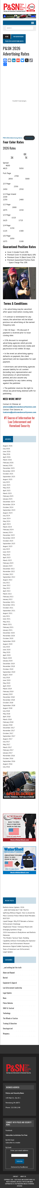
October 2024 (8, 507)
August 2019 (7, 675)
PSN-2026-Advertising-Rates (13, 138)
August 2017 (7, 739)
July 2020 (6, 647)
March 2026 (7, 460)
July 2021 (6, 616)
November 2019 (9, 666)
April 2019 (7, 686)
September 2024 (9, 510)
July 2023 (6, 549)
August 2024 (7, 513)
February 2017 (8, 750)
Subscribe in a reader (13, 1143)
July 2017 (6, 741)
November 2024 (9, 504)
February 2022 (8, 596)
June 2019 (6, 680)
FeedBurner (24, 1167)
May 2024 (6, 521)
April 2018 (7, 716)
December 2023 (9, 535)
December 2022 (9, 569)
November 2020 (9, 636)
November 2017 (9, 730)
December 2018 (9, 697)
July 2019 (6, 677)
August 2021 (7, 613)
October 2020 (8, 638)
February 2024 (8, 529)
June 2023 (6, 552)
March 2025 (7, 493)
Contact (15, 1176)
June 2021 (6, 619)
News (4, 998)
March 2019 (7, 689)
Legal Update (8, 952)
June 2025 (6, 485)
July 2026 (6, 449)
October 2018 (8, 702)
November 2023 (9, 538)
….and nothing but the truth (12, 967)
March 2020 (7, 658)
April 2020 (7, 655)
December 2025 (9, 468)
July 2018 (6, 711)
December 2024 (9, 501)
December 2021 (9, 602)
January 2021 (7, 630)
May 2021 (6, 622)
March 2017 (7, 747)
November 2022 (9, 571)
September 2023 (9, 543)
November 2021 (9, 605)
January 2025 (7, 499)
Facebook (9, 1130)
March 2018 (7, 719)
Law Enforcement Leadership (12, 987)
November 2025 (9, 471)
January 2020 (7, 661)
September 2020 (9, 641)
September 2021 (9, 610)
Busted (5, 977)
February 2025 (8, 496)
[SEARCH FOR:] (19, 27)
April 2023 (7, 557)
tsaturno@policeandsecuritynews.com (19, 412)
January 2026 (7, 465)
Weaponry (6, 1033)
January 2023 (7, 566)
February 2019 (8, 691)
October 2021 (8, 608)
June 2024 (6, 518)
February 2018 (8, 722)
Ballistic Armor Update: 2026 (13, 907)
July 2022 (6, 583)
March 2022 (7, 594)
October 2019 (8, 669)
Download (29, 138)
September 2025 (9, 476)
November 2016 (9, 755)
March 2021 (7, 624)
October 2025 (8, 474)
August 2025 (7, 479)
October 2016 (8, 758)
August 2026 (7, 446)
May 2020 (6, 652)
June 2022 (6, 585)
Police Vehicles (8, 1003)
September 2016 (9, 761)
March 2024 (7, 527)
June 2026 (6, 451)
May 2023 (6, 555)
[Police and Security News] (19, 7)
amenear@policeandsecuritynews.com (19, 407)
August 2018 (7, 708)
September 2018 (9, 705)
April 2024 (7, 524)
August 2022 (7, 580)
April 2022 (7, 591)
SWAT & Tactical (8, 1008)
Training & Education (10, 1023)
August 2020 (7, 644)
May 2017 (6, 744)
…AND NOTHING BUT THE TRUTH (15, 910)
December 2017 (9, 728)
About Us (23, 1176)
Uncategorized (8, 1028)
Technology (6, 1013)
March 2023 (7, 560)
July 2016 (6, 767)
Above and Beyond (9, 972)
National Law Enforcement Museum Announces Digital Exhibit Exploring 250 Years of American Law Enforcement (17, 946)
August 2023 (7, 546)
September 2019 (9, 672)
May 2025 (6, 488)
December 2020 (9, 633)
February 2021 (8, 627)
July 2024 (6, 515)
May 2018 (6, 714)
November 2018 (9, 700)
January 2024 (7, 532)
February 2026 (8, 462)
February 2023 (8, 563)
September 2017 (9, 736)
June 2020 (6, 649)
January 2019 (7, 694)
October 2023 (8, 541)
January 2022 (7, 599)
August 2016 (7, 764)
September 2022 (9, 577)
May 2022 (6, 588)
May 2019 (6, 683)
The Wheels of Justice (10, 1018)
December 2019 (9, 663)
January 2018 (7, 725)
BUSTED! (6, 918)
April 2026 (7, 457)
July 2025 (6, 482)
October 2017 (8, 733)
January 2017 (7, 753)
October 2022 (8, 574)
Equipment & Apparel (10, 982)
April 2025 (7, 490)
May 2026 (6, 454)
